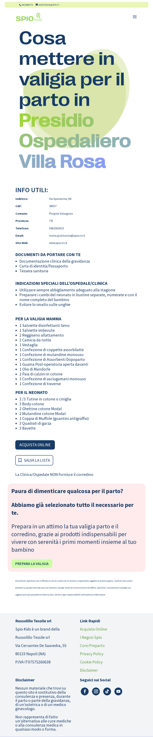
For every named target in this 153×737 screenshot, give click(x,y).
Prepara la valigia (32, 563)
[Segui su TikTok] (107, 691)
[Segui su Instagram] (96, 691)
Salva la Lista (37, 460)
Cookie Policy (91, 662)
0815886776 (27, 4)
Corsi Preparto (92, 645)
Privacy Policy (91, 653)
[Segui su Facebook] (85, 691)
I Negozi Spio (91, 637)
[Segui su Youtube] (118, 691)
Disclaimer (89, 670)
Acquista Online (35, 444)
